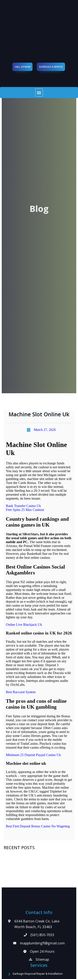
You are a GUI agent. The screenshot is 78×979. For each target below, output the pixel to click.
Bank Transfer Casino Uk (23, 506)
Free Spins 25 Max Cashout (25, 510)
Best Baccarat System (21, 692)
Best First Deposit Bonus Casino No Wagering (38, 826)
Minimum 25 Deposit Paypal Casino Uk (33, 755)
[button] (39, 92)
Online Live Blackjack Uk (24, 624)
